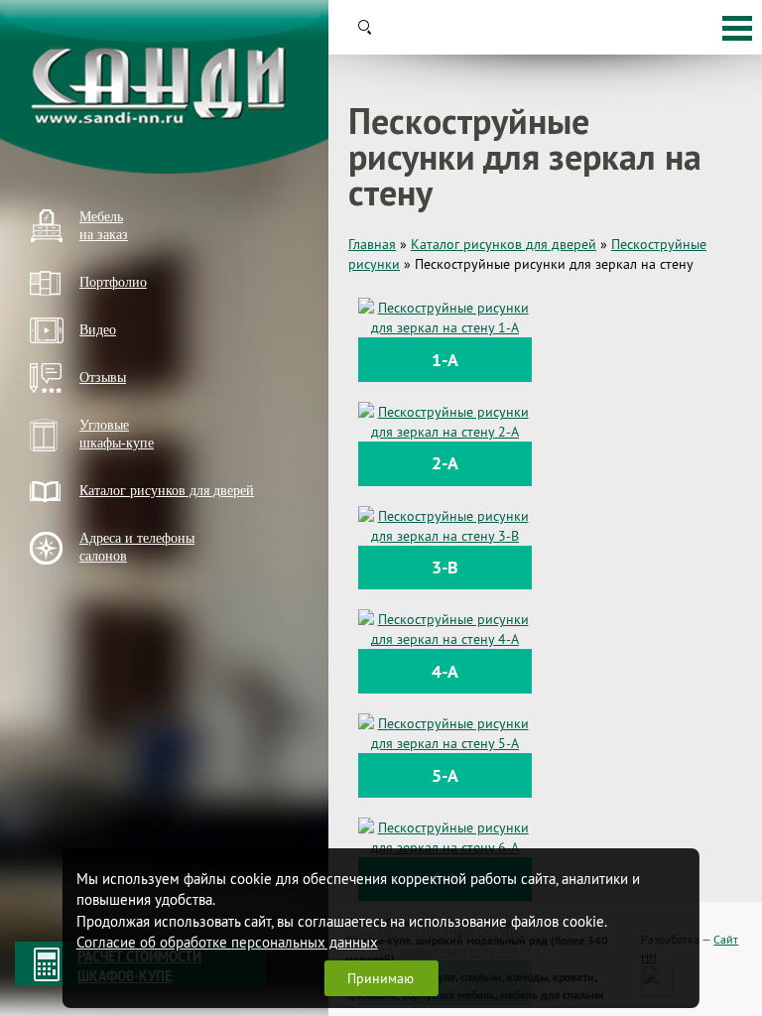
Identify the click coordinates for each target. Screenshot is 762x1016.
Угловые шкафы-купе (116, 434)
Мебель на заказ (103, 225)
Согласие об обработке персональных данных (227, 942)
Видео (97, 329)
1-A (445, 359)
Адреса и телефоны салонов (136, 547)
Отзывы (102, 377)
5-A (445, 775)
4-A (445, 671)
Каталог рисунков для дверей (166, 490)
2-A (445, 462)
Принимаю (380, 978)
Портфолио (113, 282)
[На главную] (164, 87)
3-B (445, 567)
